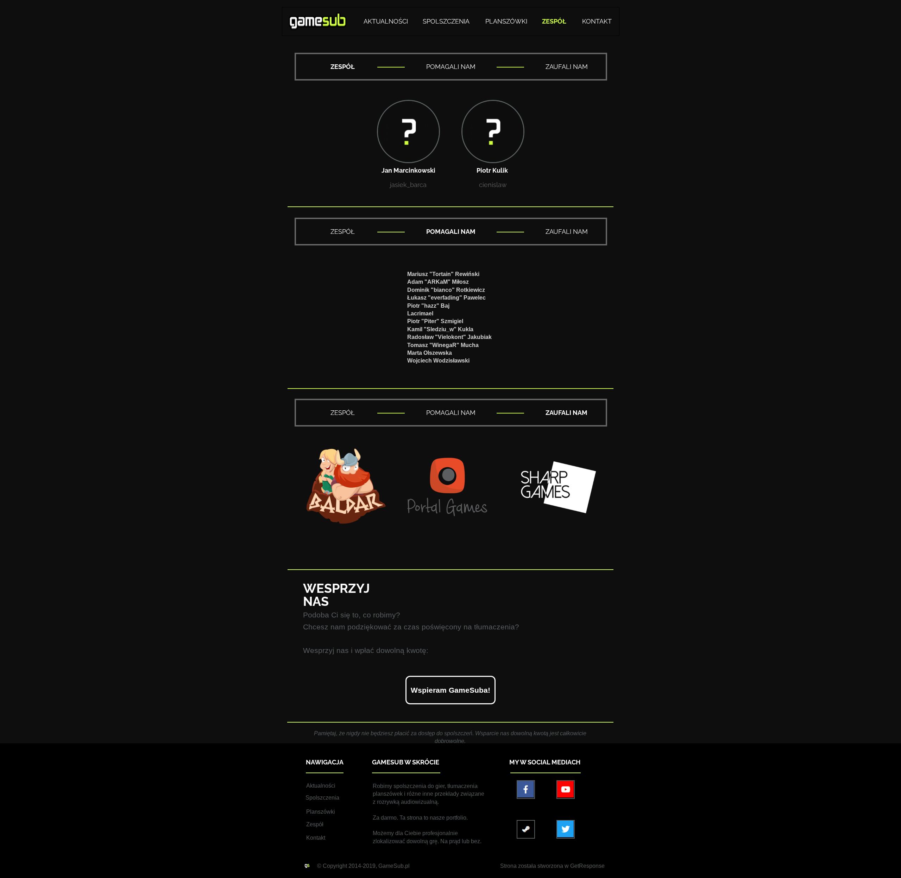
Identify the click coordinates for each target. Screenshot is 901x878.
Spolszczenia (322, 798)
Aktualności (320, 786)
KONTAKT (597, 21)
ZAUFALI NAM (567, 66)
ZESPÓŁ (342, 231)
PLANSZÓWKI (506, 21)
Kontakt (315, 838)
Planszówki (320, 812)
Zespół (314, 824)
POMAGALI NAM (450, 66)
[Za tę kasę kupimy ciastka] (450, 690)
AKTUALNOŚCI (386, 21)
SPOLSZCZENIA (446, 21)
